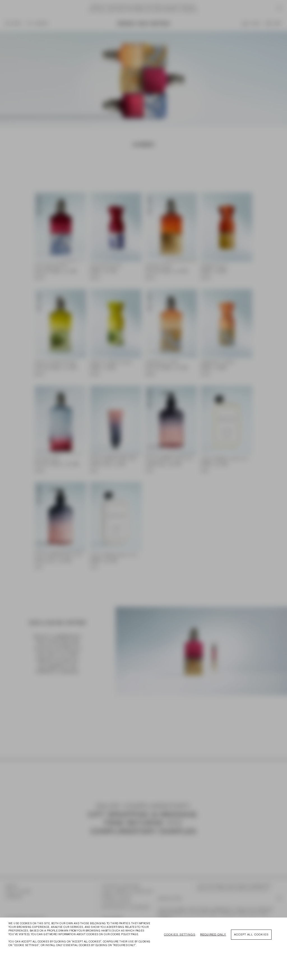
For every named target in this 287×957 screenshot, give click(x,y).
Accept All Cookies (251, 934)
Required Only (213, 934)
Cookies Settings (179, 934)
